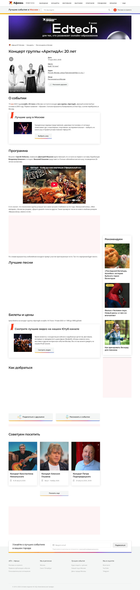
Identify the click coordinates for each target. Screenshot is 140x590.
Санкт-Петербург (46, 568)
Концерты (55, 3)
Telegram (106, 571)
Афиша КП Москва (17, 45)
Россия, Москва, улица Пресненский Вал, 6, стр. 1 (66, 73)
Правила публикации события (19, 568)
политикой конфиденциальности (88, 549)
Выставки (79, 3)
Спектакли (90, 3)
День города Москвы (78, 571)
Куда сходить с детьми (79, 565)
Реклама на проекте (124, 10)
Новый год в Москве (78, 568)
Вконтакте (106, 565)
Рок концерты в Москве (44, 45)
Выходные (43, 3)
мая (12, 104)
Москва (42, 565)
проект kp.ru (30, 3)
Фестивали (66, 3)
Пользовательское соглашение (19, 571)
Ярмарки (113, 3)
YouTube (106, 568)
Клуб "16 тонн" (53, 66)
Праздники (102, 3)
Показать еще (54, 493)
